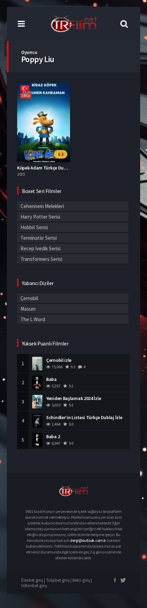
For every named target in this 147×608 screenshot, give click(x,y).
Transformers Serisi (41, 259)
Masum (28, 309)
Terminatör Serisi (39, 238)
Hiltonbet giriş (34, 586)
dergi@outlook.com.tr (88, 540)
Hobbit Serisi (34, 227)
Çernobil (29, 298)
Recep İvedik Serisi (41, 248)
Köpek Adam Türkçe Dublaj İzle (48, 168)
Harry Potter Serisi (40, 216)
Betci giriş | (82, 580)
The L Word (33, 319)
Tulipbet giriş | (59, 580)
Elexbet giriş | (33, 580)
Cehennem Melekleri (42, 206)
